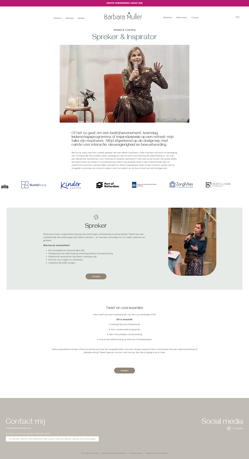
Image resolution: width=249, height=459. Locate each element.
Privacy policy (135, 453)
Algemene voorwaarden (157, 453)
